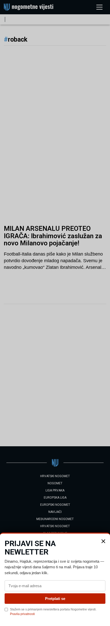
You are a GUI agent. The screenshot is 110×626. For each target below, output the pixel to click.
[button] (103, 541)
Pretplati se (55, 598)
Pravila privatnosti (22, 614)
